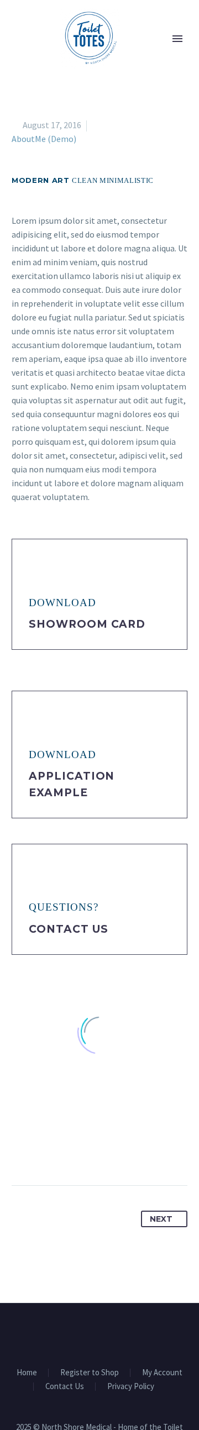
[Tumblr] (82, 1150)
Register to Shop (89, 1373)
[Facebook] (21, 1150)
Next (161, 1219)
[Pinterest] (62, 1150)
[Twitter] (41, 1150)
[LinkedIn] (102, 1150)
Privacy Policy (130, 1386)
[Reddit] (123, 1150)
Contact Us (68, 929)
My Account (162, 1373)
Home (27, 1373)
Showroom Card (87, 624)
